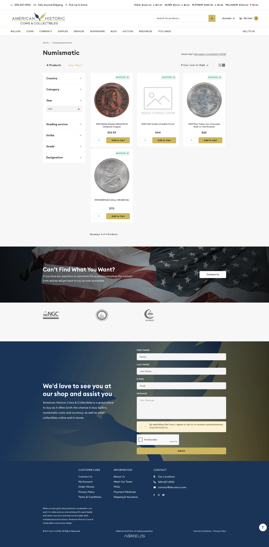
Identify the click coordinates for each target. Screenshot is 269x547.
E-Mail (140, 379)
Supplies (63, 31)
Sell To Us (249, 31)
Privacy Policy (86, 491)
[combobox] (181, 18)
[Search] (211, 18)
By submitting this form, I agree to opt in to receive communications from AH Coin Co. (186, 426)
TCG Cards (164, 31)
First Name (143, 350)
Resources (145, 31)
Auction (127, 31)
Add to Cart (118, 140)
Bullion (15, 31)
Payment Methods (125, 491)
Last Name (143, 364)
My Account (85, 481)
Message (142, 393)
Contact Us (213, 274)
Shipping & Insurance (126, 497)
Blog (114, 31)
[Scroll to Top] (263, 527)
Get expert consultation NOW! (210, 54)
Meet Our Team (123, 481)
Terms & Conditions (89, 497)
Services (79, 31)
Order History (86, 486)
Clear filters (75, 65)
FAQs (117, 486)
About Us (119, 476)
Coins (30, 31)
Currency (45, 31)
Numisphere (97, 31)
